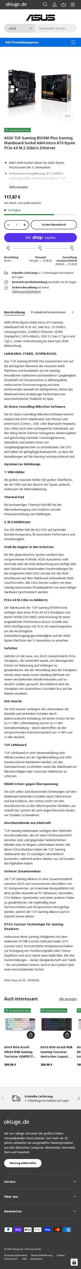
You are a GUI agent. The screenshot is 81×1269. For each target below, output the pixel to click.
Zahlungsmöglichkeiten (26, 291)
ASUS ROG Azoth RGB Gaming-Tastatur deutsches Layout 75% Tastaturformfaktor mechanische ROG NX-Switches (56, 1052)
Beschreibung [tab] (14, 312)
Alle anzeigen (68, 999)
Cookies (60, 1255)
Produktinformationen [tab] (48, 312)
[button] (63, 4)
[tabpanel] (40, 646)
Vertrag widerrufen (23, 1163)
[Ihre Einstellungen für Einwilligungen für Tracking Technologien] (74, 1262)
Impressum (37, 1258)
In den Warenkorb (54, 224)
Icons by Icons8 (32, 1248)
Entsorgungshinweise (15, 1255)
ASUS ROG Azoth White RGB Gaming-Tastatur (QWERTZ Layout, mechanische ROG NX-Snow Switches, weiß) (20, 1052)
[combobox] (40, 28)
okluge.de (17, 1248)
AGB (24, 1258)
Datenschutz (11, 1258)
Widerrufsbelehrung (41, 1255)
